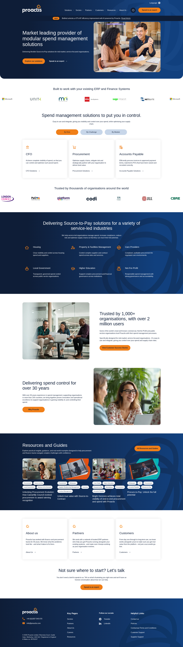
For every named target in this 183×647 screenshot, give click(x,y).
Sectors (78, 10)
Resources (111, 10)
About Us (122, 10)
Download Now (117, 18)
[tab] (67, 132)
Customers (99, 10)
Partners (88, 10)
